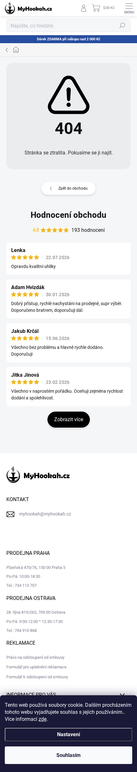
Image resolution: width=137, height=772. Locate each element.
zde (43, 719)
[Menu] (129, 8)
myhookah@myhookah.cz (45, 513)
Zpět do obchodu (73, 188)
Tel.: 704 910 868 (21, 630)
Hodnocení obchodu (68, 215)
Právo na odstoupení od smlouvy (35, 657)
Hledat (122, 25)
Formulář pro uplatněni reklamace (36, 667)
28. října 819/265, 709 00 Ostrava (35, 612)
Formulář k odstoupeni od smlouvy (37, 676)
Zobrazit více (68, 419)
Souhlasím (68, 755)
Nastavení (68, 734)
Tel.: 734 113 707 (21, 585)
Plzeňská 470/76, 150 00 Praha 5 (35, 567)
